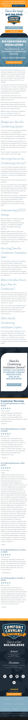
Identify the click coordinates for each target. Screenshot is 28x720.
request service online (9, 341)
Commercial (20, 699)
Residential (7, 699)
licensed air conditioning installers (15, 261)
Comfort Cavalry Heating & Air (12, 70)
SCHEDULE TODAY (18, 6)
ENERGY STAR (16, 199)
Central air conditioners (8, 175)
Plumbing (7, 704)
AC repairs (17, 180)
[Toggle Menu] (14, 35)
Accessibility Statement (18, 715)
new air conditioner (7, 113)
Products (5, 709)
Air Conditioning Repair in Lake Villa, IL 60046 (13, 579)
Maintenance (19, 704)
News (24, 709)
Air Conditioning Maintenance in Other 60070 (13, 464)
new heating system (19, 305)
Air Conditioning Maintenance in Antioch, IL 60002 (13, 430)
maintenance (20, 335)
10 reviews (15, 691)
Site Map (6, 715)
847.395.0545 (14, 14)
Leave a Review (14, 694)
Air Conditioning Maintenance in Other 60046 (13, 404)
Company (15, 709)
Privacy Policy (22, 713)
